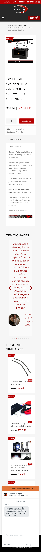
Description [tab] (14, 139)
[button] (3, 18)
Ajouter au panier (26, 122)
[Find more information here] (20, 517)
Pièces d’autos (20, 26)
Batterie (11, 28)
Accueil (10, 26)
